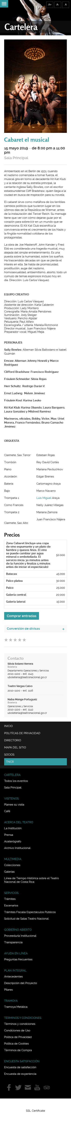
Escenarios (11, 905)
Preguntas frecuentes (18, 959)
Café (7, 811)
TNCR (10, 761)
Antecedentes (13, 976)
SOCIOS (9, 754)
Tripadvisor (47, 1087)
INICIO (8, 726)
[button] (35, 1103)
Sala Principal (16, 158)
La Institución (13, 828)
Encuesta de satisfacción (20, 1067)
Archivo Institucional (17, 848)
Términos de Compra (18, 1050)
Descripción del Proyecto (20, 983)
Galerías (9, 871)
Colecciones (12, 865)
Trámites (10, 899)
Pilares (8, 989)
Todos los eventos (16, 781)
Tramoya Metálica (15, 1006)
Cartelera (21, 27)
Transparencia (13, 942)
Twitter (18, 1087)
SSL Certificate (35, 1110)
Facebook (9, 1087)
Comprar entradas (21, 616)
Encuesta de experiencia (20, 1074)
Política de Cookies (16, 1043)
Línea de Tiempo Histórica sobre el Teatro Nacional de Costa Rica (31, 880)
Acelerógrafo (12, 841)
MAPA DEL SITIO (15, 747)
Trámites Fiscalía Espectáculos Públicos (30, 912)
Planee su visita (14, 804)
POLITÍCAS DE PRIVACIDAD (22, 733)
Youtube (37, 1087)
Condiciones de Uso (17, 1030)
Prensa (8, 835)
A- (57, 4)
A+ (49, 4)
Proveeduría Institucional (20, 935)
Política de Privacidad (18, 1037)
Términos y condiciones (19, 1024)
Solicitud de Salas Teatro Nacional (26, 918)
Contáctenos (28, 1087)
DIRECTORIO (12, 740)
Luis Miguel (43, 498)
